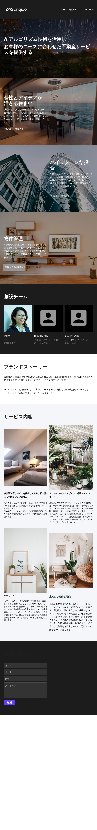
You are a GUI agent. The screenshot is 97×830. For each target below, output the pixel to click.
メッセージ (10, 685)
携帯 (7, 678)
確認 (9, 702)
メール (8, 672)
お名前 (8, 665)
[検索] (86, 10)
